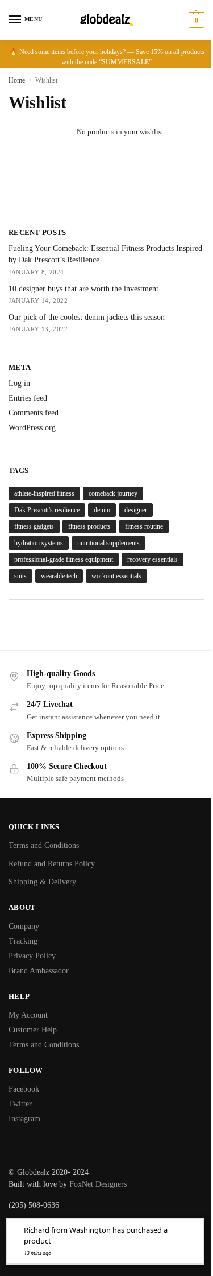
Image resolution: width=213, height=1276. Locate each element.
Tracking (23, 941)
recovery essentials (152, 559)
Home (17, 80)
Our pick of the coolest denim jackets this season (87, 317)
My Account (28, 1015)
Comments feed (34, 413)
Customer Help (33, 1030)
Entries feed (28, 398)
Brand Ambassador (39, 970)
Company (24, 926)
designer (135, 510)
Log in (19, 383)
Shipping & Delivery (42, 882)
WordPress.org (32, 427)
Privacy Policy (32, 956)
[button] (195, 20)
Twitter (20, 1104)
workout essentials (116, 576)
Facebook (24, 1089)
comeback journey (113, 493)
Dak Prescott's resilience (47, 510)
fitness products (89, 526)
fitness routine (144, 526)
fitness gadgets (34, 526)
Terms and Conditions (44, 845)
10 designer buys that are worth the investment (83, 289)
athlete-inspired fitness (44, 493)
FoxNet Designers (98, 1184)
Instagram (24, 1118)
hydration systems (38, 543)
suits (20, 576)
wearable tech (59, 576)
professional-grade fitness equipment (63, 559)
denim (102, 510)
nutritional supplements (108, 543)
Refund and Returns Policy (52, 863)
